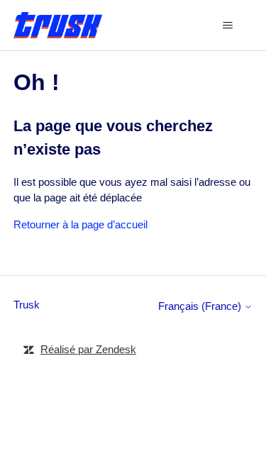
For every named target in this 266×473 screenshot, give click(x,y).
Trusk (26, 305)
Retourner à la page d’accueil (80, 224)
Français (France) (201, 306)
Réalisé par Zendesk (88, 349)
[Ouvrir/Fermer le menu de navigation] (227, 25)
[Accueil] (57, 25)
